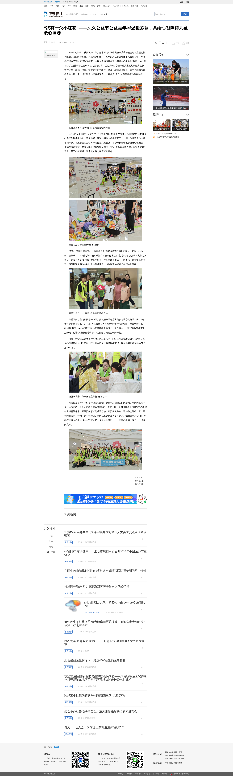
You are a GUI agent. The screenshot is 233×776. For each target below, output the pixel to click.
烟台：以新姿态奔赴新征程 (167, 134)
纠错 (187, 43)
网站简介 (121, 774)
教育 (87, 6)
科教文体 (103, 14)
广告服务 (147, 774)
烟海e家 (57, 2)
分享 (142, 536)
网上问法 (115, 6)
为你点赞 (144, 6)
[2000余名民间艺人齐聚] (162, 125)
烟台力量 (134, 6)
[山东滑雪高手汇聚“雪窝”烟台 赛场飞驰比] (171, 98)
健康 (81, 6)
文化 (93, 6)
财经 (57, 6)
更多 (187, 55)
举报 (177, 43)
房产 (63, 6)
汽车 (69, 6)
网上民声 (106, 6)
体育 (99, 6)
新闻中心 (85, 14)
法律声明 (164, 774)
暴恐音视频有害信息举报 (174, 759)
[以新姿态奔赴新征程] (180, 125)
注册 (181, 2)
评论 (51, 6)
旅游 (75, 6)
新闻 (45, 6)
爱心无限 (125, 6)
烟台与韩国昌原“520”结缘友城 (168, 137)
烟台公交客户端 (106, 754)
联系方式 (156, 774)
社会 (51, 541)
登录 (187, 2)
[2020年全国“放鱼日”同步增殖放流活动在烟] (171, 71)
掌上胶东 (48, 747)
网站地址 (130, 774)
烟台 (94, 14)
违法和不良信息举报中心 (174, 755)
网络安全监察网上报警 (173, 752)
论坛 (51, 547)
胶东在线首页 (48, 2)
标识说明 (138, 774)
